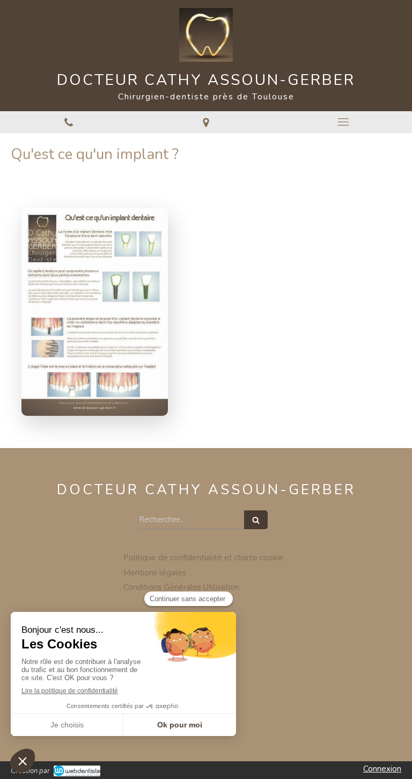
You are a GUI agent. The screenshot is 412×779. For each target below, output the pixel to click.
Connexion (382, 768)
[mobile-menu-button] (343, 122)
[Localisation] (206, 122)
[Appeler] (68, 122)
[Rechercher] (256, 519)
